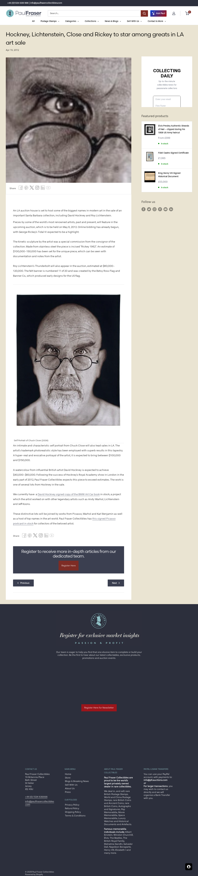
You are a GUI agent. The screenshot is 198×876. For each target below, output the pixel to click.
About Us (70, 788)
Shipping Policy (73, 812)
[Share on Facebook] (21, 188)
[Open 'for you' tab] (188, 866)
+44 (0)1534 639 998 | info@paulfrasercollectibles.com (34, 3)
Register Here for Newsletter (99, 707)
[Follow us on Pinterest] (160, 209)
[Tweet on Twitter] (32, 188)
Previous (24, 583)
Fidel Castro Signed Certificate (173, 153)
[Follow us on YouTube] (166, 209)
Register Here (68, 565)
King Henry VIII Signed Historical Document (169, 175)
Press (68, 792)
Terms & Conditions (75, 815)
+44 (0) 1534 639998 (36, 797)
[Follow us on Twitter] (149, 209)
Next (114, 583)
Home (68, 774)
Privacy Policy (72, 805)
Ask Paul (160, 13)
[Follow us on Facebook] (143, 209)
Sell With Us (71, 785)
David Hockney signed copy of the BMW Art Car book (69, 494)
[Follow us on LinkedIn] (171, 209)
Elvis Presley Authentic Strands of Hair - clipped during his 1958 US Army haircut (173, 129)
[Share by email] (37, 188)
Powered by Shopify (34, 874)
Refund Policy (72, 808)
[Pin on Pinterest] (26, 188)
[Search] (144, 13)
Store (67, 777)
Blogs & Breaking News (77, 781)
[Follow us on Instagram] (154, 209)
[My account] (173, 13)
